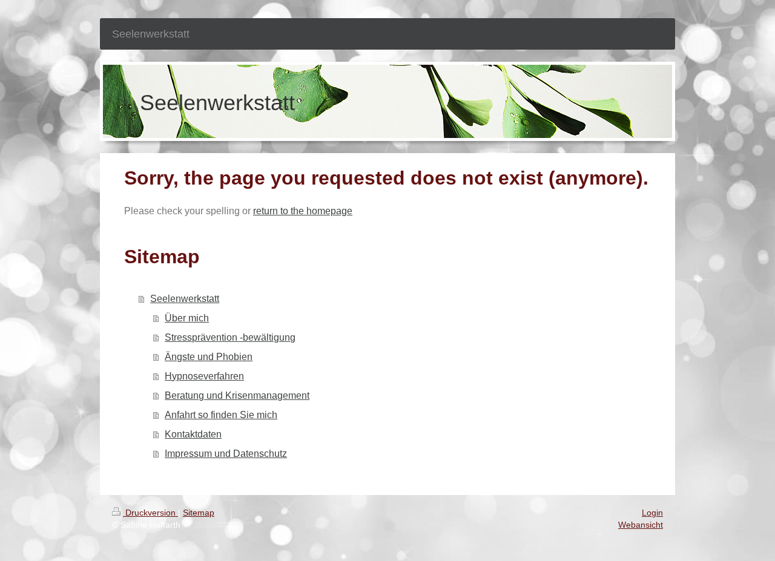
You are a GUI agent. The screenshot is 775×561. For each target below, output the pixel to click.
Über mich (187, 318)
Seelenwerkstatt (184, 299)
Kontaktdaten (193, 434)
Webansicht (640, 525)
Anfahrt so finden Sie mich (221, 415)
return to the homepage (302, 211)
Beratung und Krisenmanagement (237, 395)
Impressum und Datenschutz (226, 453)
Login (652, 512)
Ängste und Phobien (208, 357)
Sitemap (198, 512)
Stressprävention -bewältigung (230, 337)
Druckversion (150, 512)
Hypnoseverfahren (204, 376)
